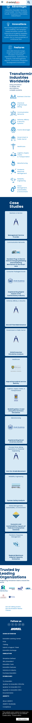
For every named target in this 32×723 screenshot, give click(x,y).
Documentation (8, 693)
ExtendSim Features (9, 667)
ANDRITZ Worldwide (9, 704)
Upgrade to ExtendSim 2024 (12, 690)
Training (5, 644)
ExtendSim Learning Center (12, 639)
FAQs (4, 641)
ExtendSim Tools (8, 664)
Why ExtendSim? (8, 661)
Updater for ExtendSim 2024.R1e (13, 684)
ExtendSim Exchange (9, 650)
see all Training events (13, 607)
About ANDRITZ (8, 701)
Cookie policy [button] (6, 715)
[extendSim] (13, 2)
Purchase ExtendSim (9, 673)
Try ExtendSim (7, 681)
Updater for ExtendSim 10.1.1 (12, 687)
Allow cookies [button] (22, 719)
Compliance (7, 707)
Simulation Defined (9, 658)
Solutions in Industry (9, 670)
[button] (29, 2)
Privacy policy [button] (16, 715)
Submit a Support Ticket (11, 647)
